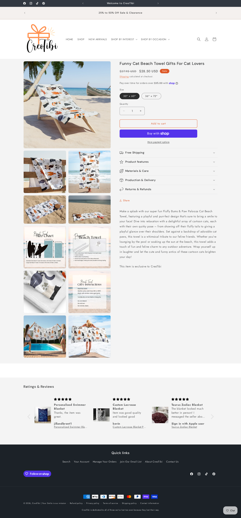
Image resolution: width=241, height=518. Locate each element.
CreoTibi (36, 503)
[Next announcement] (158, 3)
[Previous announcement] (83, 3)
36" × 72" (151, 96)
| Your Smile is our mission (53, 503)
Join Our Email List (130, 462)
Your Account (81, 462)
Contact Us (172, 462)
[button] (124, 39)
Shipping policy (129, 503)
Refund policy (76, 503)
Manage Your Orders (105, 462)
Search (66, 462)
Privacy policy (92, 503)
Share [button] (126, 200)
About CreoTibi (153, 462)
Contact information (149, 503)
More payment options (158, 142)
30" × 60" (129, 96)
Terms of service (110, 503)
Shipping (124, 76)
